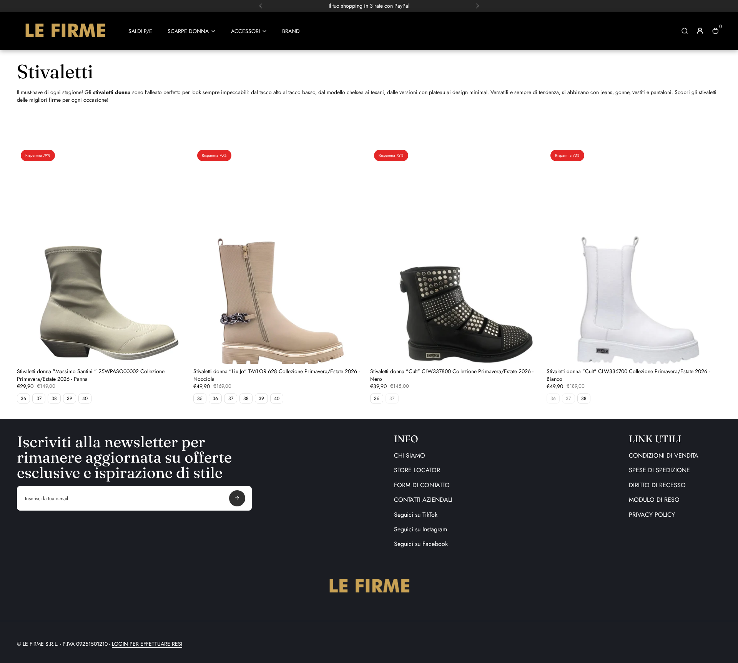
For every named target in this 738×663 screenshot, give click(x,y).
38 (54, 398)
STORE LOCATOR (417, 470)
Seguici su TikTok (415, 514)
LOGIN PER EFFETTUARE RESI (147, 644)
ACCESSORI (245, 31)
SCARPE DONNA (188, 31)
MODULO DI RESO (654, 499)
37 (39, 398)
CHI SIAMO (409, 455)
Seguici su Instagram (420, 529)
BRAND (291, 31)
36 (23, 398)
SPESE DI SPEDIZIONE (659, 470)
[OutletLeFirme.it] (65, 40)
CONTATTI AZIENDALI (423, 499)
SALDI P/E (140, 31)
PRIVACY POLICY (652, 514)
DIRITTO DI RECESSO (657, 485)
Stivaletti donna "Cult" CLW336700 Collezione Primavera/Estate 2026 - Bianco (628, 375)
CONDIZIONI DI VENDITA (663, 455)
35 (200, 398)
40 (85, 398)
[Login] (700, 30)
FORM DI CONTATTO (422, 485)
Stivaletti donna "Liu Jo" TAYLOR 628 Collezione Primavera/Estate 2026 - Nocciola (276, 375)
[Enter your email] (237, 498)
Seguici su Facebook (421, 543)
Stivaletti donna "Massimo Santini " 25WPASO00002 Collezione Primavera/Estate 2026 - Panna (91, 375)
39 (69, 398)
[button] (261, 6)
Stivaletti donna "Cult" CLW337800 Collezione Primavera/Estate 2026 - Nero (452, 375)
